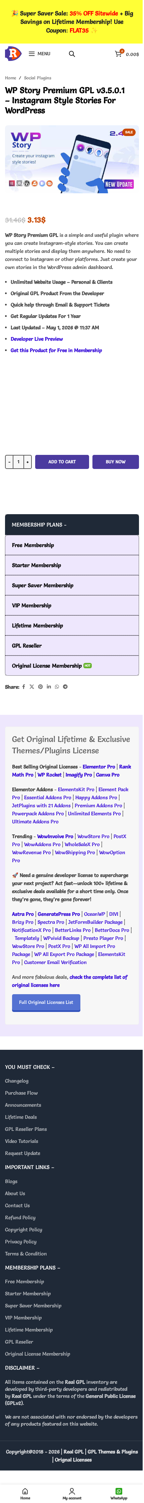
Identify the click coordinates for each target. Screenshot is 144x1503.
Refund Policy (20, 1217)
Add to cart (62, 461)
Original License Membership (37, 1354)
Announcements (23, 1105)
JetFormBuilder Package (95, 922)
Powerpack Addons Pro (38, 813)
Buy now (116, 461)
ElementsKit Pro (76, 789)
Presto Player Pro (103, 938)
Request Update (22, 1153)
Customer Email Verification (55, 962)
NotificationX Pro (31, 930)
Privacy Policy (21, 1241)
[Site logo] (13, 52)
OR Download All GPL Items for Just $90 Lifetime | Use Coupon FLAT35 (72, 500)
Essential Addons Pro (47, 797)
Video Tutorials (21, 1141)
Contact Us (17, 1205)
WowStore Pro (93, 836)
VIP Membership (23, 1317)
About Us (15, 1193)
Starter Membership (28, 1293)
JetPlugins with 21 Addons (41, 805)
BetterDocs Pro (112, 930)
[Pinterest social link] (40, 686)
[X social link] (31, 686)
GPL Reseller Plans (26, 1129)
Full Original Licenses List (46, 1002)
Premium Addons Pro (98, 805)
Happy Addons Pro (96, 797)
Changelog (16, 1081)
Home (10, 77)
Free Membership (24, 1281)
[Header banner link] (72, 22)
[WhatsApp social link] (57, 686)
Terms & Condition (26, 1253)
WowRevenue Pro (31, 852)
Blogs (11, 1181)
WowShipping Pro (75, 852)
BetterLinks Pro (73, 930)
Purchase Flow (21, 1093)
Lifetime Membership (29, 1329)
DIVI (114, 914)
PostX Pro (59, 946)
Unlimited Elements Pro (94, 813)
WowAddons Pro (42, 844)
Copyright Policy (23, 1229)
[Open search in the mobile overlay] (72, 54)
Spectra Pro (51, 922)
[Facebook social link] (23, 686)
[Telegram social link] (65, 686)
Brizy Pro (22, 922)
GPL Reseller (19, 1342)
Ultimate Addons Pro (35, 821)
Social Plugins (37, 77)
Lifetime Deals (21, 1117)
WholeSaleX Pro (82, 844)
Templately (27, 938)
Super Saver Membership (33, 1305)
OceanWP (95, 914)
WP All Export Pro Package (64, 954)
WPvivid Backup (62, 938)
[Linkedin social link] (49, 686)
